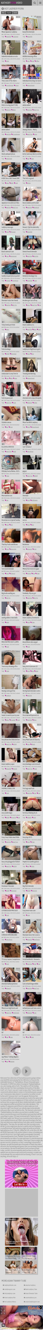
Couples (13, 720)
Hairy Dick (13, 549)
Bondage (29, 280)
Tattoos (13, 573)
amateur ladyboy (30, 1285)
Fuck (7, 232)
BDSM (7, 354)
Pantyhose (15, 280)
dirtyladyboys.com (9, 1293)
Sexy (32, 159)
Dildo (35, 403)
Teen (7, 476)
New (3, 13)
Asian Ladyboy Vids (10, 1297)
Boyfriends (37, 939)
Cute (35, 134)
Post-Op (13, 817)
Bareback (36, 207)
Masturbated (30, 85)
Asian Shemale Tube (31, 1293)
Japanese (15, 36)
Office (37, 61)
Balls (12, 183)
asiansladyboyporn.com (32, 1302)
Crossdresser (9, 85)
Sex (28, 159)
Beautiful (29, 36)
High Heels (9, 159)
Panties (8, 280)
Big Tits (14, 305)
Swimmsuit (13, 256)
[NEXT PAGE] (26, 1071)
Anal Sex (29, 110)
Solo (7, 61)
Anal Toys (36, 110)
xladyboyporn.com (9, 1289)
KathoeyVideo (11, 2)
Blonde (15, 769)
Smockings (30, 451)
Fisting (29, 573)
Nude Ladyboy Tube (31, 1289)
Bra (7, 427)
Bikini (14, 110)
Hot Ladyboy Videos (10, 1302)
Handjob (8, 36)
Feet (33, 61)
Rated (15, 13)
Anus (7, 183)
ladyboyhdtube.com (10, 1285)
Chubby (29, 817)
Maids (33, 744)
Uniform (8, 695)
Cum (28, 61)
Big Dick (8, 110)
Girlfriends (34, 500)
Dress (17, 85)
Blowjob (29, 403)
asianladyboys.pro (30, 1297)
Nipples (12, 1061)
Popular (9, 13)
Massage (13, 232)
